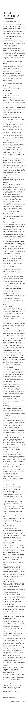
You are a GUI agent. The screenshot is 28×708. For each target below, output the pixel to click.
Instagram (18, 701)
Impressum (5, 697)
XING (23, 701)
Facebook (13, 701)
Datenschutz (12, 697)
